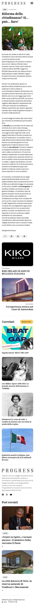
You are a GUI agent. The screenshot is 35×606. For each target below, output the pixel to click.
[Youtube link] (11, 494)
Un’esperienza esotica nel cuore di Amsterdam (19, 308)
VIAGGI (5, 533)
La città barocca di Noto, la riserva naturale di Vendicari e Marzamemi (17, 583)
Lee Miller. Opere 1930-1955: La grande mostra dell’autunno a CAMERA (15, 386)
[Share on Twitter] (5, 236)
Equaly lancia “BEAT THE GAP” (15, 353)
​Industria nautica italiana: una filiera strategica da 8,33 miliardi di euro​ (16, 457)
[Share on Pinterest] (18, 236)
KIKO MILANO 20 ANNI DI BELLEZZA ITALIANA (16, 272)
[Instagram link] (7, 494)
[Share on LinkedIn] (24, 236)
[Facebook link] (3, 494)
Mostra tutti (26, 322)
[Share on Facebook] (11, 236)
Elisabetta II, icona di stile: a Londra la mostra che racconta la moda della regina (16, 421)
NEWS (4, 9)
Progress (9, 600)
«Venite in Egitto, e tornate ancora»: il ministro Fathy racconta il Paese (17, 540)
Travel (5, 577)
